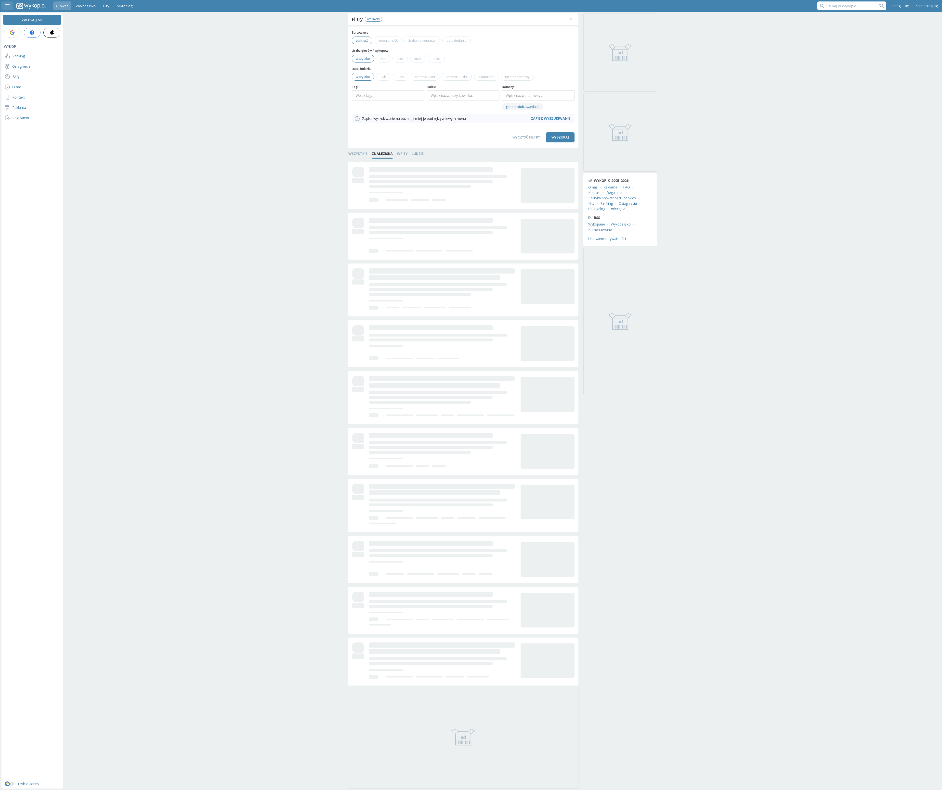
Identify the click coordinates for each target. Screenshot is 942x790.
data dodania (456, 40)
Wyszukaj (560, 137)
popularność (388, 40)
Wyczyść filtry (526, 137)
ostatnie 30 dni (457, 77)
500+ (417, 58)
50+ (383, 58)
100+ (400, 58)
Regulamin (615, 192)
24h (383, 77)
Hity (591, 203)
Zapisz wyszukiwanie (881, 6)
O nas (593, 187)
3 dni (400, 77)
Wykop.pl (31, 6)
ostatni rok (486, 77)
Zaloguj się (900, 5)
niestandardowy (517, 77)
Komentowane (600, 229)
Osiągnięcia (628, 203)
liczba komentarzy (422, 40)
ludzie (418, 153)
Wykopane (596, 224)
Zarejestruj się (926, 5)
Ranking (606, 203)
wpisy (402, 153)
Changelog (596, 208)
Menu (7, 5)
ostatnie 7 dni (425, 77)
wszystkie (357, 153)
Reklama (610, 187)
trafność (362, 40)
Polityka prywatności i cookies (612, 198)
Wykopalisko (621, 224)
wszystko (363, 58)
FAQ (626, 187)
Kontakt (594, 192)
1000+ (436, 58)
